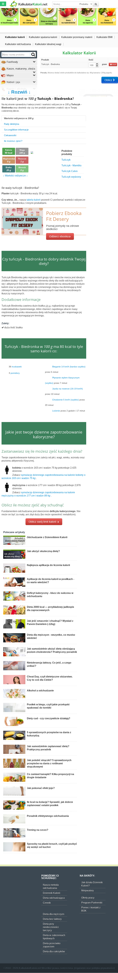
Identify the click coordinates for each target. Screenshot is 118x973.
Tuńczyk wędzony (71, 176)
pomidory (15, 373)
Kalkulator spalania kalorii (43, 37)
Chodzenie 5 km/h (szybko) (65, 399)
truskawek (17, 366)
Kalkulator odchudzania (18, 44)
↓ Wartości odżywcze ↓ (15, 175)
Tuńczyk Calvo (69, 171)
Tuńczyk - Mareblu (71, 165)
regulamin (80, 968)
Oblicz (108, 80)
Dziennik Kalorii (51, 893)
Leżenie (56, 410)
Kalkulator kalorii (15, 37)
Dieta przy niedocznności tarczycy (51, 927)
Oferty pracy (87, 897)
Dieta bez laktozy (52, 919)
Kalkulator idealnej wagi (48, 44)
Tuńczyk (66, 159)
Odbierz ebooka (59, 236)
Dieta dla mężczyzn (53, 914)
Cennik (47, 902)
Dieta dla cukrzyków (54, 951)
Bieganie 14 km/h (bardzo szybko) (68, 366)
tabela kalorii (34, 199)
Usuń (114, 64)
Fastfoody (12, 61)
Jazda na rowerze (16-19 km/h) (67, 388)
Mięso (10, 75)
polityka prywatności (103, 968)
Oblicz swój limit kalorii (43, 521)
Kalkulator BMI (104, 37)
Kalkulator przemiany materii (76, 37)
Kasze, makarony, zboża (20, 68)
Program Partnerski (91, 902)
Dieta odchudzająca (54, 898)
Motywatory (87, 890)
